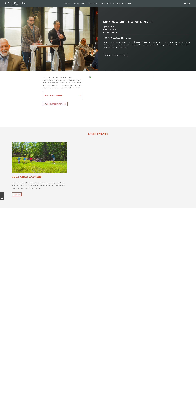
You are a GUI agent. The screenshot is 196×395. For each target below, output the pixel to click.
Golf (109, 3)
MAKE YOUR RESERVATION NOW (115, 55)
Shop (129, 3)
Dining (103, 3)
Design (84, 3)
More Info (16, 194)
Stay (123, 3)
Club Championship (26, 176)
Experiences (93, 3)
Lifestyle (67, 3)
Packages (116, 3)
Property (75, 3)
